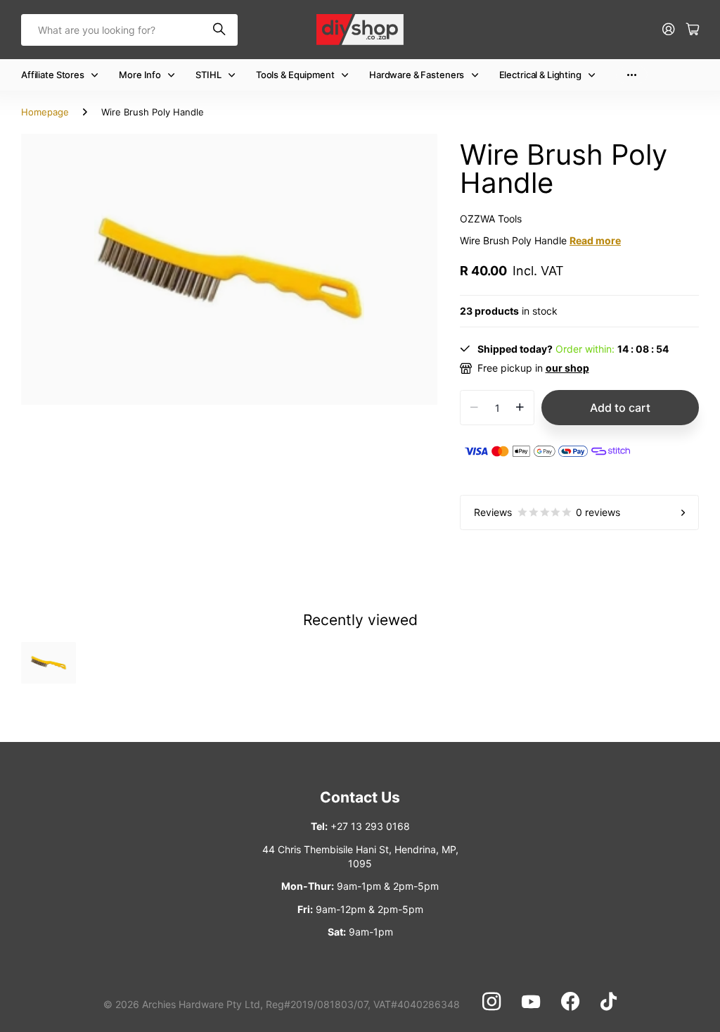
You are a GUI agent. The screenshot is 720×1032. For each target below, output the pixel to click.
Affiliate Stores (52, 74)
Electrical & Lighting (540, 74)
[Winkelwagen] (692, 30)
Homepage (45, 112)
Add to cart (620, 408)
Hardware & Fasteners (416, 74)
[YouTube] (531, 1002)
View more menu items (632, 75)
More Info (140, 74)
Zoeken (220, 30)
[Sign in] (668, 30)
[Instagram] (491, 1002)
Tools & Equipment (295, 74)
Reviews (547, 512)
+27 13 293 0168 (370, 826)
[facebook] (570, 1002)
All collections (98, 75)
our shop (567, 368)
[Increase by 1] (520, 407)
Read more (595, 240)
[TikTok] (608, 1002)
